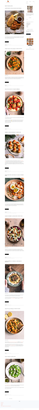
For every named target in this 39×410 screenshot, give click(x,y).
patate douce (15, 212)
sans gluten (18, 353)
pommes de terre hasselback (11, 171)
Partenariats (2, 402)
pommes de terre (8, 171)
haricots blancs (9, 353)
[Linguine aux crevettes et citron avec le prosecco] (28, 41)
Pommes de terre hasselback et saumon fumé (13, 132)
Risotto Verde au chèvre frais (10, 356)
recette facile (17, 129)
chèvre (10, 85)
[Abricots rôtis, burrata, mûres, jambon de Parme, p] (30, 44)
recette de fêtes (15, 171)
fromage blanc (10, 212)
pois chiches (15, 85)
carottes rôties (9, 85)
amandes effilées (8, 212)
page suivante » (10, 398)
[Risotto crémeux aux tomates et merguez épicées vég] (32, 41)
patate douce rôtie (17, 212)
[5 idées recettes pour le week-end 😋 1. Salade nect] (28, 44)
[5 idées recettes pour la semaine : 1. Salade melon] (30, 39)
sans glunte (22, 171)
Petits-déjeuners (28, 24)
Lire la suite (6, 254)
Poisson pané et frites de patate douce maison (13, 8)
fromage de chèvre (13, 85)
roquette (22, 85)
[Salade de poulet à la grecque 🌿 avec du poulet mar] (30, 41)
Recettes (27, 25)
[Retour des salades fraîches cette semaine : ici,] (32, 39)
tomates (21, 129)
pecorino (10, 129)
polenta (11, 129)
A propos (2, 404)
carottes (7, 85)
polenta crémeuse (13, 129)
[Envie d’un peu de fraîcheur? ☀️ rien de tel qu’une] (32, 44)
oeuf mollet (13, 212)
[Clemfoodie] (8, 3)
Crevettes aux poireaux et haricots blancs (12, 308)
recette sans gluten (20, 85)
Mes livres (2, 403)
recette (19, 212)
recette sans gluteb (17, 85)
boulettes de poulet (8, 129)
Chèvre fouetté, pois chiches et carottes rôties (13, 48)
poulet (15, 129)
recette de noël (17, 171)
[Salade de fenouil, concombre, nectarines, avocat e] (28, 39)
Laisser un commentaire (14, 176)
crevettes (7, 353)
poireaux (11, 353)
